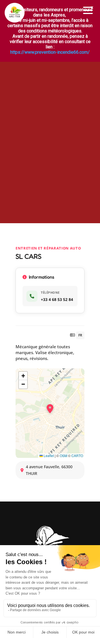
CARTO (77, 455)
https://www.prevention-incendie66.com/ (50, 52)
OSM (63, 455)
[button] (88, 10)
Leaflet (48, 455)
